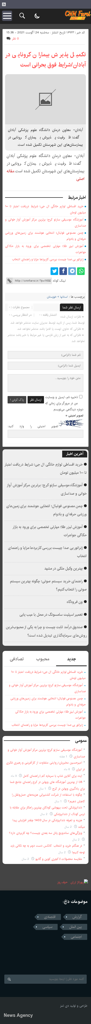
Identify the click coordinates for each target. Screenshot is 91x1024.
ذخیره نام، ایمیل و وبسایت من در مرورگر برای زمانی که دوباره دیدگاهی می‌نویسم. (64, 403)
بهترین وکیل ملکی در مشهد (63, 569)
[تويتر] (54, 271)
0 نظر (15, 38)
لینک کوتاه (59, 280)
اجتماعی (76, 937)
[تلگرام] (72, 271)
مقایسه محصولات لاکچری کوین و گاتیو (58, 859)
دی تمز (64, 1005)
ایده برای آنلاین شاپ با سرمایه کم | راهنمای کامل (52, 775)
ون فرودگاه (75, 602)
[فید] (4, 4)
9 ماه (14, 775)
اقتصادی (50, 917)
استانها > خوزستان (57, 297)
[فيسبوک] (63, 271)
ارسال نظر (35, 399)
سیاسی (47, 927)
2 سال (44, 814)
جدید (71, 659)
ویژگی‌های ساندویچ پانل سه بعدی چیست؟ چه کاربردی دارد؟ (45, 833)
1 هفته (63, 756)
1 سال (43, 788)
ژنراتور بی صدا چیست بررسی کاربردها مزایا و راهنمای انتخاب (47, 259)
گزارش (77, 917)
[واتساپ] (81, 271)
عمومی (81, 740)
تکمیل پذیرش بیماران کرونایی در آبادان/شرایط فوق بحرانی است (45, 60)
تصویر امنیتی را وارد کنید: (33, 426)
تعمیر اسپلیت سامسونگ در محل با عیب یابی (51, 615)
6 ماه (67, 769)
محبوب (42, 659)
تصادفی (17, 659)
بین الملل (75, 927)
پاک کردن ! (17, 399)
